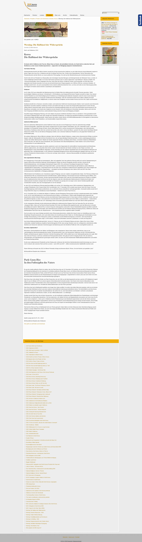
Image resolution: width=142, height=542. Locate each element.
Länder (42, 15)
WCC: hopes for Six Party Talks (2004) (35, 508)
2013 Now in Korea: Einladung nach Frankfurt (36, 378)
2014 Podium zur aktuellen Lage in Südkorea (36, 405)
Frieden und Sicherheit (42, 18)
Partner (35, 15)
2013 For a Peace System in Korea (34, 367)
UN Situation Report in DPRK (33, 499)
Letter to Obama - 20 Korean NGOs (34, 466)
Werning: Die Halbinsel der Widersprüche (35, 510)
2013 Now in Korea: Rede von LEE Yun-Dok (36, 383)
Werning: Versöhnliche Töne (32, 525)
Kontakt (77, 537)
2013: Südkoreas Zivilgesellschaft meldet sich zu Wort (38, 403)
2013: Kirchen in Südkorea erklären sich (35, 398)
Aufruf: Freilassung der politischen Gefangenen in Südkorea (108, 37)
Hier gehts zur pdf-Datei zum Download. (34, 323)
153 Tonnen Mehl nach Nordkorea (34, 345)
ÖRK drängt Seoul (30, 484)
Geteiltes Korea (53, 18)
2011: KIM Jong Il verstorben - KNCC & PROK (37, 350)
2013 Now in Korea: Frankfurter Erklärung (36, 381)
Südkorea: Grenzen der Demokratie (34, 492)
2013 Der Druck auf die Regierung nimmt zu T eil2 (38, 365)
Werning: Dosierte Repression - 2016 (35, 512)
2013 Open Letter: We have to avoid (34, 387)
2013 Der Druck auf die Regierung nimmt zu (36, 363)
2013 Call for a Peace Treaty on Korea (35, 361)
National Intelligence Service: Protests (35, 470)
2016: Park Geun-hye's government (34, 418)
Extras (82, 15)
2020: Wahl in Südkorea (31, 431)
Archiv (65, 15)
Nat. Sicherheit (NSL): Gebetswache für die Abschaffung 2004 (40, 468)
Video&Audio (74, 15)
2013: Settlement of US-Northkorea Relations (36, 400)
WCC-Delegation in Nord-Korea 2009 (34, 506)
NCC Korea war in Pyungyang (33, 475)
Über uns (57, 15)
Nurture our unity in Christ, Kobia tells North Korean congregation (41, 481)
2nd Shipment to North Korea (33, 435)
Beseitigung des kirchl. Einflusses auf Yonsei (36, 448)
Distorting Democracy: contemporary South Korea (38, 453)
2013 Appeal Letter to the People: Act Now (36, 359)
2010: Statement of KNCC (32, 348)
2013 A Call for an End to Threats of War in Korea (37, 356)
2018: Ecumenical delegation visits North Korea (37, 420)
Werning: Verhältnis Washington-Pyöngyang (36, 523)
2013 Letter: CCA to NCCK (32, 374)
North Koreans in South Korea (33, 479)
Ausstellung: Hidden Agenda (32, 442)
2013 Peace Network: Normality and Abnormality (37, 389)
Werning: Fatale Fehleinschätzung (34, 514)
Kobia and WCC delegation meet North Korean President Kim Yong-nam (43, 464)
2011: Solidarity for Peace (32, 352)
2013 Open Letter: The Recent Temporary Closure (38, 385)
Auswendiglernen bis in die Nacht (34, 444)
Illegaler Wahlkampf (30, 462)
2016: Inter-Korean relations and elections (36, 416)
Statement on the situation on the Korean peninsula (38, 490)
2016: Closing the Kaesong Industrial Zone (36, 411)
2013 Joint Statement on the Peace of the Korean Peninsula (40, 372)
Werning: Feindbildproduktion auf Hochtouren (36, 517)
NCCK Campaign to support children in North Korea (38, 477)
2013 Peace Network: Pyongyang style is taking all (38, 394)
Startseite (27, 15)
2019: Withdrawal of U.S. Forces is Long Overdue (37, 427)
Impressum (71, 537)
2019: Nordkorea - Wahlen (32, 424)
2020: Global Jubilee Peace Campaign (35, 429)
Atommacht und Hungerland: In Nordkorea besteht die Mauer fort (41, 440)
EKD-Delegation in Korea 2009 (33, 455)
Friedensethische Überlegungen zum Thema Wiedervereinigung (41, 457)
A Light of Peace (30, 438)
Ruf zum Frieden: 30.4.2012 (32, 488)
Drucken (26, 47)
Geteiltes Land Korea (31, 459)
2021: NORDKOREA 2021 (32, 433)
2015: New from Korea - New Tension (35, 407)
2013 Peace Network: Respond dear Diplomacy (37, 396)
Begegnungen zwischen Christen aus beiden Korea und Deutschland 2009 (43, 446)
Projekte (49, 15)
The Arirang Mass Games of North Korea (35, 495)
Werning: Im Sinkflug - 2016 (32, 519)
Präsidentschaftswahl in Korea (33, 486)
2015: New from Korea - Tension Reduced (36, 409)
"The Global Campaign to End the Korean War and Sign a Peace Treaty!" (109, 24)
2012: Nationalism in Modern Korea (34, 354)
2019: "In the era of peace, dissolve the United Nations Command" (41, 422)
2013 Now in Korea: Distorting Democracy (36, 376)
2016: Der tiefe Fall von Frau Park (34, 413)
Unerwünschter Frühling (31, 501)
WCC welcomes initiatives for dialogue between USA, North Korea (41, 503)
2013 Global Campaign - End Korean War (35, 370)
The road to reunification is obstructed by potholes (38, 497)
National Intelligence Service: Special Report (36, 473)
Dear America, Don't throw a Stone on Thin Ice (37, 451)
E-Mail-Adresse (34, 47)
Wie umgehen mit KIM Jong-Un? (33, 527)
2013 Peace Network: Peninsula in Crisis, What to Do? (39, 392)
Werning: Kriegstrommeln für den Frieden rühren (37, 521)
